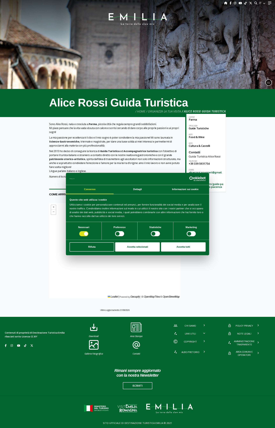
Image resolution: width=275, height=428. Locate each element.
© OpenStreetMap (170, 296)
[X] (250, 3)
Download (94, 336)
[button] (53, 207)
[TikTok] (246, 3)
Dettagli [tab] (137, 189)
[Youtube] (241, 3)
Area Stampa (136, 336)
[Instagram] (235, 3)
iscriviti (137, 385)
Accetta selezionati (137, 247)
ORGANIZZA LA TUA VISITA (164, 111)
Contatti (136, 353)
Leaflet (114, 296)
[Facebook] (231, 3)
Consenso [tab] (89, 189)
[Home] (226, 3)
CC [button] (268, 82)
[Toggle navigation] (270, 3)
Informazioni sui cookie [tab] (185, 189)
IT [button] (260, 3)
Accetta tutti (183, 247)
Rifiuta (91, 247)
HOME (141, 111)
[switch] (119, 233)
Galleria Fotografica (94, 353)
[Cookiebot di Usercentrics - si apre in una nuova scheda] (192, 178)
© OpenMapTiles (150, 296)
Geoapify (135, 296)
